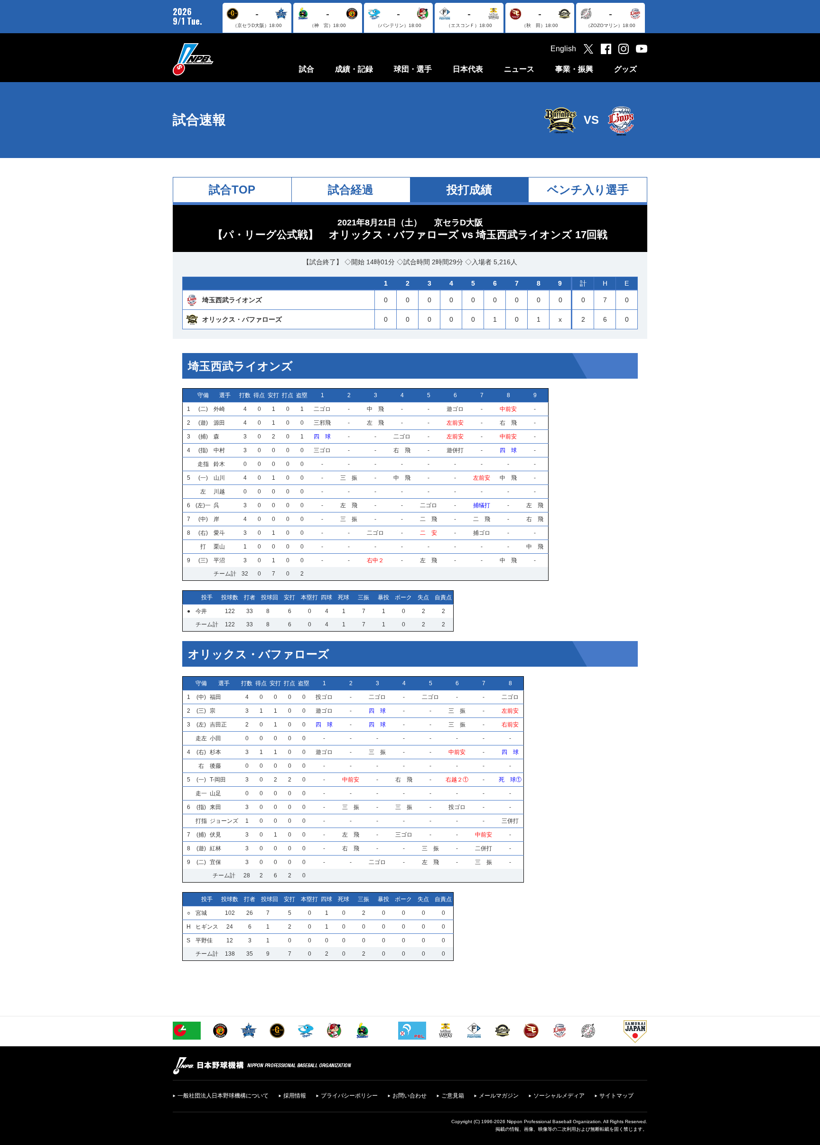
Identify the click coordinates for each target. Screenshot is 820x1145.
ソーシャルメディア (559, 1095)
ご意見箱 (452, 1095)
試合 (306, 69)
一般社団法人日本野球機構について (223, 1095)
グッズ (625, 69)
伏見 (215, 834)
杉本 (215, 752)
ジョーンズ (224, 821)
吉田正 (218, 724)
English (563, 49)
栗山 (219, 546)
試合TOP (232, 189)
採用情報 (294, 1095)
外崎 (219, 409)
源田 (219, 422)
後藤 (215, 766)
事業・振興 (574, 69)
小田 (215, 738)
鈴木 (219, 464)
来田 (215, 807)
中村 (219, 450)
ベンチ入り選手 (588, 189)
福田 (215, 697)
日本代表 (468, 69)
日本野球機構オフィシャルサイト (217, 59)
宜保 (215, 862)
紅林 (215, 848)
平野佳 (204, 940)
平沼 (219, 560)
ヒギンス (207, 926)
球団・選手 (413, 69)
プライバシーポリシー (349, 1095)
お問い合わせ (409, 1095)
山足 (215, 793)
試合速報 (199, 119)
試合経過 (350, 189)
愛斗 (219, 533)
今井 (201, 611)
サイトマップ (616, 1095)
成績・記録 (354, 69)
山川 (219, 478)
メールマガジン (499, 1095)
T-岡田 (218, 779)
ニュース (519, 69)
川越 (219, 491)
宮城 (201, 913)
